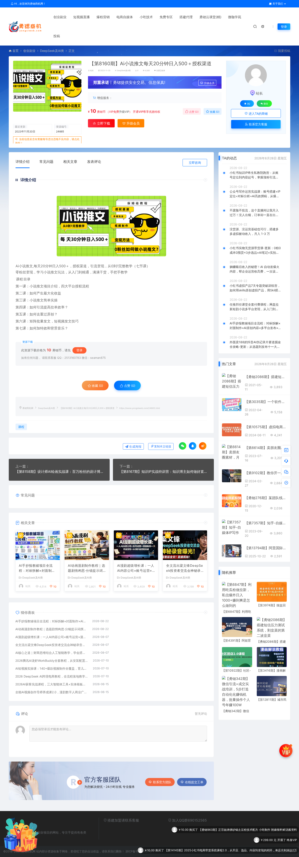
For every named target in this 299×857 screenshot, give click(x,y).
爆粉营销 (103, 17)
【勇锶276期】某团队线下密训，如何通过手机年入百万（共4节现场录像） (266, 498)
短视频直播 (81, 17)
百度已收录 (160, 70)
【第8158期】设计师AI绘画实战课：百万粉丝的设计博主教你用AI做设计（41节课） (59, 471)
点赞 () (193, 111)
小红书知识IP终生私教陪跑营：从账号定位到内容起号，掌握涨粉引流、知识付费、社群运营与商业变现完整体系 (254, 175)
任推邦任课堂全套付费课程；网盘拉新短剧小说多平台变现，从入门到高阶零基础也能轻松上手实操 (254, 307)
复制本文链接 (162, 446)
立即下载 (103, 123)
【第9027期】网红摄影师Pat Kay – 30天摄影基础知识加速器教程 (255, 850)
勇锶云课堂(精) (210, 17)
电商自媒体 (124, 17)
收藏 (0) (214, 111)
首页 (15, 51)
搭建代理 (186, 17)
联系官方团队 (162, 782)
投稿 (56, 36)
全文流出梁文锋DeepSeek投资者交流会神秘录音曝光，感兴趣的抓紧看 (185, 568)
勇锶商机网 (27, 408)
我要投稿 (283, 51)
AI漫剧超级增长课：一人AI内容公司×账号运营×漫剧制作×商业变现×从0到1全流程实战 (135, 568)
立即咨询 (195, 162)
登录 (284, 26)
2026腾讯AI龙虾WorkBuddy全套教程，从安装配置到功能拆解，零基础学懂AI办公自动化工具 (51, 660)
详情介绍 (23, 161)
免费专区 (166, 17)
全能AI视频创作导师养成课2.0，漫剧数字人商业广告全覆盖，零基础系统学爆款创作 (51, 692)
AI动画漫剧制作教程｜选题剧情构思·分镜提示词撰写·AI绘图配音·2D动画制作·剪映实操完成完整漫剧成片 (86, 568)
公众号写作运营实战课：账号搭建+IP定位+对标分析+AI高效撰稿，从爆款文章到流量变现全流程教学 (255, 194)
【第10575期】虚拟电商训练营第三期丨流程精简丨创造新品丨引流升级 (266, 427)
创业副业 (60, 17)
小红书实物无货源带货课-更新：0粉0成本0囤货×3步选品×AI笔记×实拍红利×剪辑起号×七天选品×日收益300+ (255, 250)
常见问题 (46, 161)
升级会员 (209, 83)
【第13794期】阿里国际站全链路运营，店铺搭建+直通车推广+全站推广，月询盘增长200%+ (266, 548)
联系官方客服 (257, 124)
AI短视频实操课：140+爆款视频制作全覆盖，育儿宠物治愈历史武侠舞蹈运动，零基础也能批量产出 (51, 668)
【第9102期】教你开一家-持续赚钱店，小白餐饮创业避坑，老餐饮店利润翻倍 (266, 473)
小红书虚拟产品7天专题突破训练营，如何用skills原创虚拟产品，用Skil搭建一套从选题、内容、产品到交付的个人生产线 (255, 288)
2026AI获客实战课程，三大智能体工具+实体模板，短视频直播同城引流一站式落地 (51, 684)
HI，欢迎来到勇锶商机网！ (30, 3)
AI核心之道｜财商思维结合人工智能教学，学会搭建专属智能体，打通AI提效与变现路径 (51, 653)
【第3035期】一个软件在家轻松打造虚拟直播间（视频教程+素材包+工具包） (266, 401)
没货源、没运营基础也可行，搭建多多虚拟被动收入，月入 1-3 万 (254, 231)
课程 (19, 279)
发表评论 (94, 161)
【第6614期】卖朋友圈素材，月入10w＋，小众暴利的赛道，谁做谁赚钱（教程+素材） (266, 447)
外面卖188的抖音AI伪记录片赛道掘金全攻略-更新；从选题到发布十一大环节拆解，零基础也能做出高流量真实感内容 (255, 344)
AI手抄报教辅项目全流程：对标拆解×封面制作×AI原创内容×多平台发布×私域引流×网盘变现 (37, 568)
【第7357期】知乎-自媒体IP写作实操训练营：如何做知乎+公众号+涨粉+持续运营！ (266, 523)
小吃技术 (146, 17)
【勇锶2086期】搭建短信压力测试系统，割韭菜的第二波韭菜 (266, 377)
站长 (92, 70)
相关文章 (70, 161)
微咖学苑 (234, 17)
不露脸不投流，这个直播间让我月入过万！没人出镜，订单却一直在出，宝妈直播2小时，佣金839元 (254, 212)
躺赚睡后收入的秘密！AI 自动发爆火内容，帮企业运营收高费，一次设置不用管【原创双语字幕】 (254, 269)
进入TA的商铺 (258, 113)
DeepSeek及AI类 (52, 51)
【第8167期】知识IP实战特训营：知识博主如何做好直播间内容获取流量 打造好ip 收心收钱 (163, 471)
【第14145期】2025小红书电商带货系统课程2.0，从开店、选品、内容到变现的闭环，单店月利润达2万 (231, 840)
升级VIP (124, 111)
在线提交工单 (194, 782)
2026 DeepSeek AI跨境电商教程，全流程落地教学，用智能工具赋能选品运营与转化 (51, 676)
